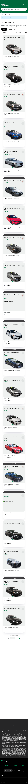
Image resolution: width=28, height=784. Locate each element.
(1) (5, 29)
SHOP (2, 775)
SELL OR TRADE (4, 779)
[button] (22, 38)
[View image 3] (14, 110)
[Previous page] (8, 638)
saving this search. (17, 17)
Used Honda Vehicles (8, 14)
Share (26, 32)
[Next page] (19, 638)
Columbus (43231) (10, 12)
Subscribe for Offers (19, 770)
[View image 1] (12, 110)
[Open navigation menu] (26, 5)
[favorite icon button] (21, 5)
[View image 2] (13, 110)
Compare (19, 32)
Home (3, 14)
